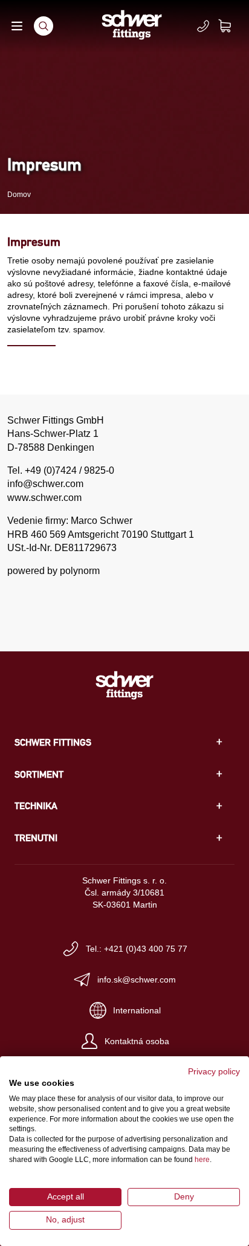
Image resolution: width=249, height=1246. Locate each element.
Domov (19, 194)
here (202, 1159)
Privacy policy (214, 1071)
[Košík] (232, 25)
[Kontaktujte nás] (203, 25)
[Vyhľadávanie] (43, 26)
